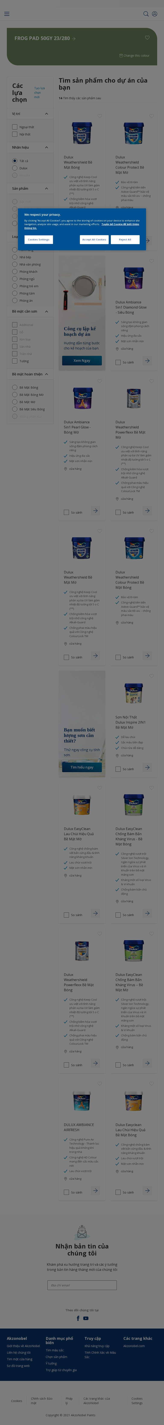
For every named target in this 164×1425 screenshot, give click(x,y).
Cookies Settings (39, 239)
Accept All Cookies (94, 239)
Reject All (125, 239)
